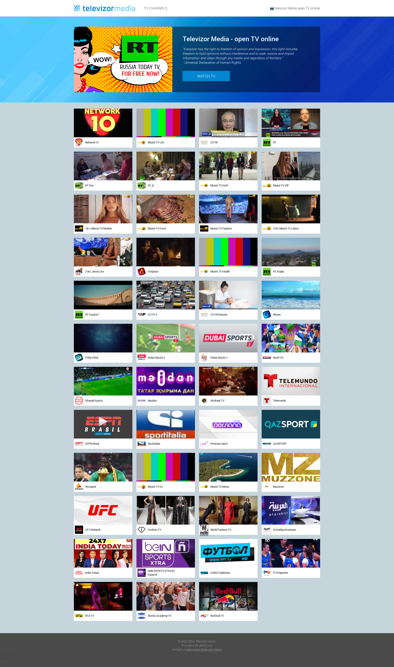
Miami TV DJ (155, 487)
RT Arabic (278, 271)
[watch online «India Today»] (103, 553)
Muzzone (278, 487)
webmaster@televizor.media (204, 649)
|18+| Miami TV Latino (286, 228)
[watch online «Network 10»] (103, 123)
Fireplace (153, 271)
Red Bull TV (217, 616)
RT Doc (89, 185)
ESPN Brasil (92, 443)
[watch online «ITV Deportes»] (291, 553)
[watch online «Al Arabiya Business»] (291, 510)
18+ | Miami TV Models (98, 228)
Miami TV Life (156, 142)
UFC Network (92, 530)
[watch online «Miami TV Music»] (228, 467)
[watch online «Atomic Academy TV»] (165, 596)
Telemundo (279, 400)
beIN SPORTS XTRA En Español (161, 572)
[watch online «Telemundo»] (291, 381)
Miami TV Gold (219, 185)
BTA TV (89, 616)
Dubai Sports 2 (156, 357)
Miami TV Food (157, 228)
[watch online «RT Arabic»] (291, 252)
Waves (277, 314)
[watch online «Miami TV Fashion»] (228, 209)
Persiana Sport (219, 443)
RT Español (91, 314)
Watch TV (206, 76)
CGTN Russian (219, 314)
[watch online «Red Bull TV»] (228, 596)
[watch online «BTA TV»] (103, 596)
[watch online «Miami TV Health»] (228, 252)
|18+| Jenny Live (94, 271)
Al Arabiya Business (284, 530)
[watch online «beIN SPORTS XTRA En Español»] (165, 553)
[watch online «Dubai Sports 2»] (165, 338)
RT (274, 142)
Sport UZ (278, 357)
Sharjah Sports (94, 400)
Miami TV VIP (281, 185)
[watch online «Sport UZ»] (291, 338)
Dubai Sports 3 (218, 357)
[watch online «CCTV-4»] (165, 295)
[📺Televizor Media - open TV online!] (104, 8)
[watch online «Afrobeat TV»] (228, 381)
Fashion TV (154, 530)
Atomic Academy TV (159, 616)
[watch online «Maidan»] (165, 381)
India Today (92, 573)
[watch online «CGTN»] (228, 123)
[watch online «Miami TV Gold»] (228, 166)
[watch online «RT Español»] (103, 295)
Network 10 (91, 142)
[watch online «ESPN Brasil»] (103, 424)
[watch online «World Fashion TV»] (228, 510)
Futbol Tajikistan (220, 573)
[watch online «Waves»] (291, 295)
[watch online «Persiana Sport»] (228, 424)
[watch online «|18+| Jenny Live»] (103, 252)
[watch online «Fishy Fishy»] (103, 338)
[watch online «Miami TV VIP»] (291, 166)
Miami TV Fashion (221, 228)
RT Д (151, 185)
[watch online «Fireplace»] (165, 252)
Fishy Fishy (91, 357)
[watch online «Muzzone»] (291, 467)
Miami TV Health (220, 271)
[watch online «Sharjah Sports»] (103, 381)
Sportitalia (154, 443)
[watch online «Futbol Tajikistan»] (228, 553)
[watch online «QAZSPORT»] (291, 424)
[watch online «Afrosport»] (103, 467)
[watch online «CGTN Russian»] (228, 295)
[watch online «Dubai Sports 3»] (228, 338)
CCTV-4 (152, 314)
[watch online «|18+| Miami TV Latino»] (291, 209)
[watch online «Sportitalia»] (165, 424)
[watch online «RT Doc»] (103, 166)
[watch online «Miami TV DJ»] (165, 467)
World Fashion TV (220, 530)
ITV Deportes (280, 573)
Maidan (152, 400)
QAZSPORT (280, 443)
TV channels (155, 8)
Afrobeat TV (217, 400)
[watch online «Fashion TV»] (165, 510)
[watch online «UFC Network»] (103, 510)
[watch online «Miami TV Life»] (165, 123)
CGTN (214, 142)
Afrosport (90, 487)
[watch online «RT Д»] (165, 166)
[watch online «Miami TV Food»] (165, 209)
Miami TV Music (219, 487)
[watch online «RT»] (291, 123)
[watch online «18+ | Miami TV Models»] (103, 209)
